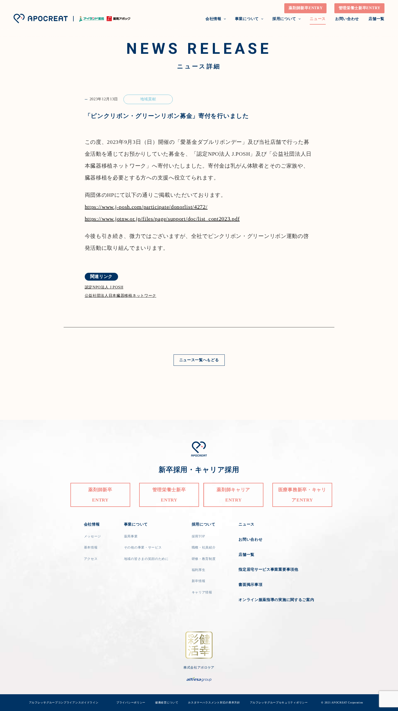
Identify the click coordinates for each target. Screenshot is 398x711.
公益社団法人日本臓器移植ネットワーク (120, 296)
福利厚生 (198, 570)
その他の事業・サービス (143, 547)
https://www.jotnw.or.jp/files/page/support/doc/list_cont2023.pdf (162, 219)
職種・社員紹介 (204, 547)
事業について (247, 19)
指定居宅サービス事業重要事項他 (268, 569)
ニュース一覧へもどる (199, 360)
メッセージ (92, 536)
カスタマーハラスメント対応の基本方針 (214, 702)
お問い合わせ (347, 19)
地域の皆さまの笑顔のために (146, 559)
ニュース (318, 19)
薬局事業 (131, 536)
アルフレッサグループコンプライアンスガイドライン (69, 702)
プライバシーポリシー (130, 702)
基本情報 (91, 547)
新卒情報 (198, 581)
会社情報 (213, 19)
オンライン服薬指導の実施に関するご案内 (276, 600)
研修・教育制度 (204, 559)
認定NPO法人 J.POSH (104, 287)
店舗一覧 (376, 19)
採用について (284, 19)
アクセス (91, 559)
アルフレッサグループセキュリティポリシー (279, 702)
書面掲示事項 (250, 585)
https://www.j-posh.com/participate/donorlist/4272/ (146, 207)
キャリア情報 (202, 592)
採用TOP (198, 536)
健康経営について (166, 702)
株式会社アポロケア (199, 667)
